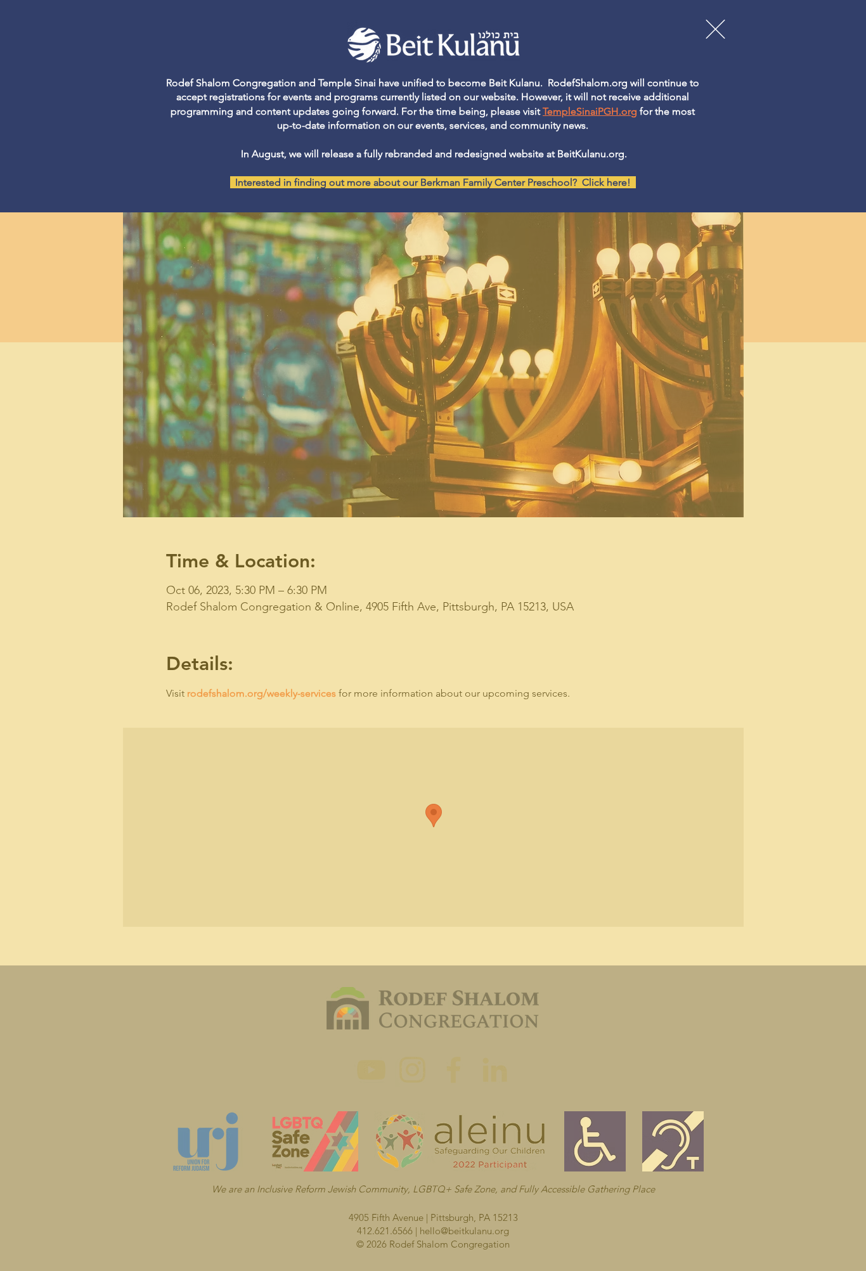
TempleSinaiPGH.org (590, 111)
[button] (715, 29)
